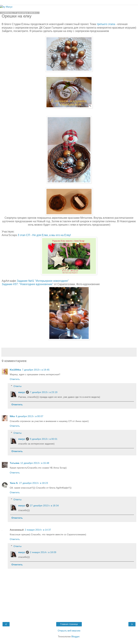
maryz (21, 392)
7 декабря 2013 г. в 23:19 (43, 392)
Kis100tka (15, 369)
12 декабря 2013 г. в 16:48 (34, 463)
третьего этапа (106, 24)
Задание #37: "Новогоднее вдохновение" (27, 284)
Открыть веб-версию (69, 630)
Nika (12, 416)
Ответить (15, 379)
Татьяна (14, 463)
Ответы (17, 386)
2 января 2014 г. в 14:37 (38, 529)
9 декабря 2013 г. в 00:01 (43, 439)
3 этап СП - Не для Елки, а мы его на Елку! (44, 235)
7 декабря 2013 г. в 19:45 (35, 369)
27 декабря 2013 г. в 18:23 (33, 483)
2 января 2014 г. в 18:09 (43, 552)
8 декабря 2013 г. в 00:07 (29, 416)
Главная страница (69, 624)
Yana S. (14, 483)
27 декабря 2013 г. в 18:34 (44, 505)
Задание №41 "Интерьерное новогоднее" (43, 280)
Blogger (75, 636)
